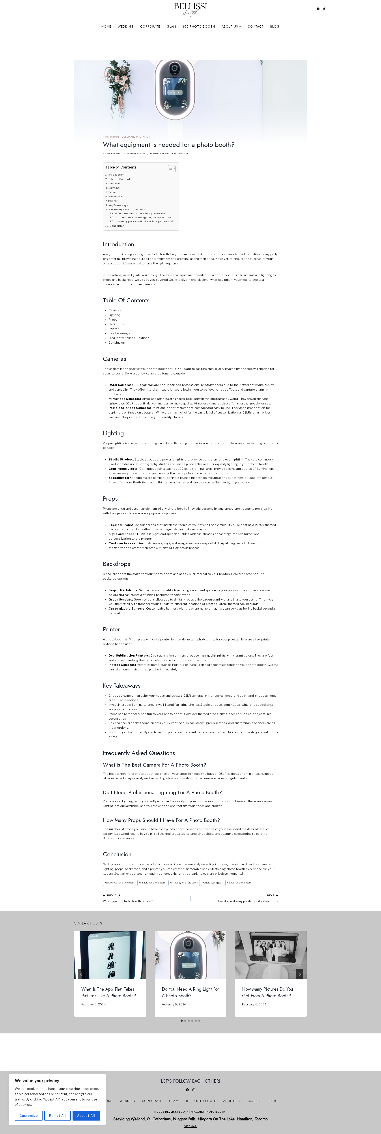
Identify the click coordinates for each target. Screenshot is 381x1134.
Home (106, 26)
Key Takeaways (118, 205)
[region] (57, 1099)
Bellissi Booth (114, 153)
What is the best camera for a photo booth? (140, 213)
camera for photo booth (152, 882)
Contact (256, 26)
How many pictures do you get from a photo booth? (267, 992)
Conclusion (117, 225)
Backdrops (115, 196)
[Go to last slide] (81, 974)
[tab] (182, 1021)
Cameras (114, 183)
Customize (29, 1115)
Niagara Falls (184, 1119)
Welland (138, 1119)
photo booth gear (212, 882)
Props (112, 192)
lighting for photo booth (184, 882)
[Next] (299, 974)
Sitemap (190, 1126)
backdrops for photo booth (119, 882)
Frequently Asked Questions (126, 209)
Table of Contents (119, 179)
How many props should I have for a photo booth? (144, 221)
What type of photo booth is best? (128, 898)
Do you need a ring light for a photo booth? (190, 992)
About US (231, 1101)
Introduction (116, 174)
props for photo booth (239, 882)
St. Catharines (159, 1119)
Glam (171, 26)
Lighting (114, 187)
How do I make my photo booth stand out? (247, 898)
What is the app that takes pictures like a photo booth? (108, 992)
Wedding (126, 26)
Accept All (86, 1115)
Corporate (150, 26)
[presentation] (110, 955)
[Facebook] (318, 9)
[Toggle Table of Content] (169, 168)
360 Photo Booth (198, 26)
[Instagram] (324, 9)
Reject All (57, 1115)
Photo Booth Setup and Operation (126, 137)
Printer (113, 200)
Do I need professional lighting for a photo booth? (145, 217)
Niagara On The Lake (216, 1119)
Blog (275, 26)
